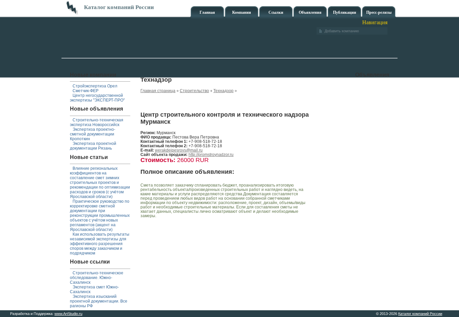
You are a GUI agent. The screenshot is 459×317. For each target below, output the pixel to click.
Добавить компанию (342, 31)
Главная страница (157, 90)
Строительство (194, 90)
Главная (207, 12)
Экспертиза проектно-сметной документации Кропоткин (92, 134)
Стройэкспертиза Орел (95, 86)
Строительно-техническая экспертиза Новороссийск (96, 122)
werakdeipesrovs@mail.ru (179, 150)
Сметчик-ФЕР (85, 90)
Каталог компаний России (420, 314)
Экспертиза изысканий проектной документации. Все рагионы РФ (98, 301)
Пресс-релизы (378, 12)
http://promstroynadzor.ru (211, 154)
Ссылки (275, 12)
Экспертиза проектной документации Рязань (93, 146)
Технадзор (223, 90)
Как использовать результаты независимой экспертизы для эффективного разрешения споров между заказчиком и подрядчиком (99, 243)
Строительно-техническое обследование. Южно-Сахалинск (96, 278)
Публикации (344, 12)
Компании (241, 12)
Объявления (310, 12)
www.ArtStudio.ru (68, 314)
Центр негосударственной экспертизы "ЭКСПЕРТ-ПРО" (97, 98)
